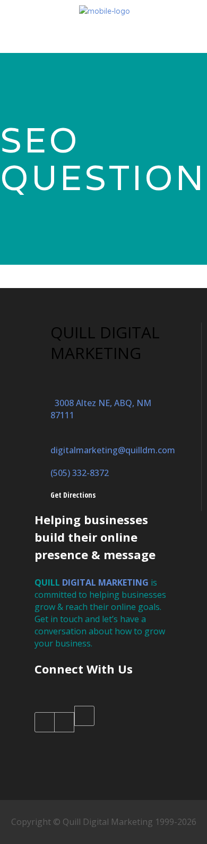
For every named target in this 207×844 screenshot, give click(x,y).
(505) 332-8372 (79, 473)
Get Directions (73, 495)
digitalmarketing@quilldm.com (112, 444)
